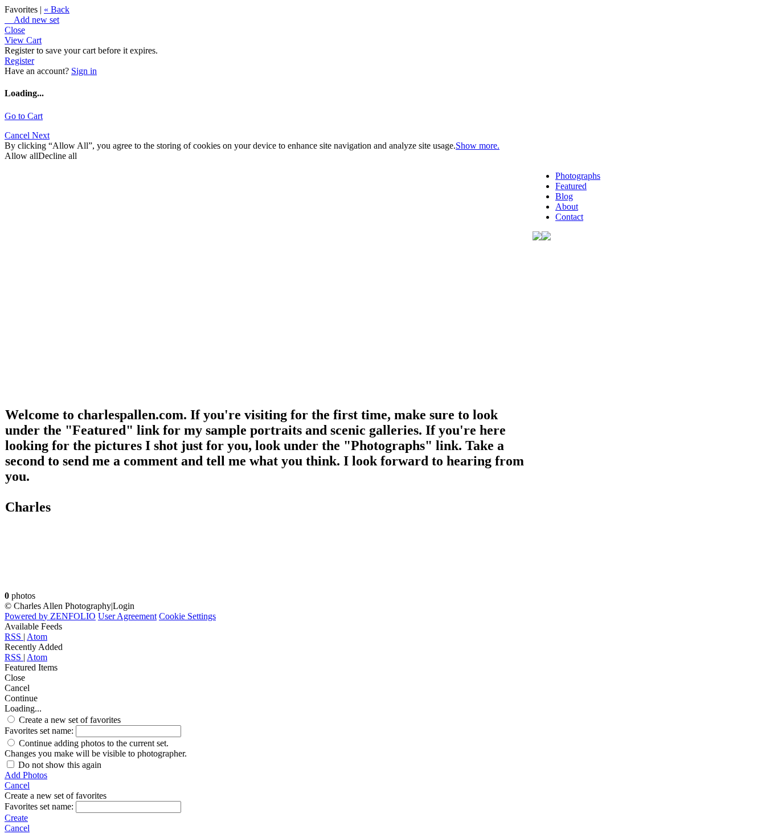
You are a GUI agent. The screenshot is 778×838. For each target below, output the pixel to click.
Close (15, 30)
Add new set (32, 19)
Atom (37, 636)
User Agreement (127, 616)
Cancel (18, 135)
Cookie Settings (187, 616)
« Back (56, 9)
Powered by (50, 616)
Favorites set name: (40, 730)
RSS (14, 636)
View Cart (23, 40)
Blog (564, 196)
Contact (569, 217)
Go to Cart (24, 116)
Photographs (577, 176)
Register (19, 61)
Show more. (477, 145)
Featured (571, 186)
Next (41, 135)
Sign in (84, 71)
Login (123, 606)
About (566, 206)
